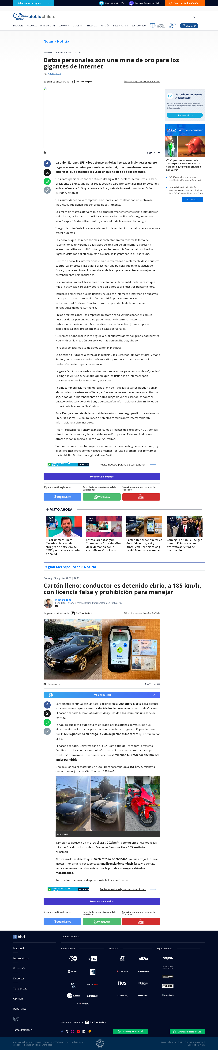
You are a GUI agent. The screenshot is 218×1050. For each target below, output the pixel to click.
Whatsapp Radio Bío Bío (189, 1031)
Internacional (47, 25)
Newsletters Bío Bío (114, 3)
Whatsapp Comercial (132, 1031)
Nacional (32, 25)
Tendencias (92, 25)
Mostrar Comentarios (102, 476)
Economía (64, 25)
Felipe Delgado (63, 599)
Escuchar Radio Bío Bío (186, 3)
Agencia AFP (54, 74)
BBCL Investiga (120, 25)
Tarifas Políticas (21, 1029)
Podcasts (18, 25)
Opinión (105, 25)
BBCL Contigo (139, 25)
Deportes (77, 25)
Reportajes (19, 1008)
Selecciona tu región (29, 3)
